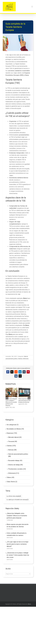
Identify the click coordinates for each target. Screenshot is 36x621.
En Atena (26, 325)
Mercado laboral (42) (15, 437)
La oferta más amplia (14, 496)
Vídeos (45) (10, 477)
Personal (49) (12, 441)
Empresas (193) (12, 433)
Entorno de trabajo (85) (15, 465)
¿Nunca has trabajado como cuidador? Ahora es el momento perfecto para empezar (11, 392)
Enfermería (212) (13, 473)
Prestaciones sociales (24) (17, 469)
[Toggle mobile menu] (32, 7)
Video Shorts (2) (12, 482)
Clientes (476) (11, 446)
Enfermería (25, 358)
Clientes (20, 358)
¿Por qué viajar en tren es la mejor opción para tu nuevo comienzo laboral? (17, 544)
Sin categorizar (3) (12, 425)
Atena (25, 298)
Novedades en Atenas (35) (15, 429)
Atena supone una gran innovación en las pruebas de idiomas (24, 392)
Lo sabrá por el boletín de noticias (18, 499)
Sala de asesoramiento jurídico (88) (18, 455)
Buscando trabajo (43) (15, 460)
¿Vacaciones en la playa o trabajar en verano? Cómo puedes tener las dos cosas (18, 555)
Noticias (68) (12, 450)
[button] (7, 398)
